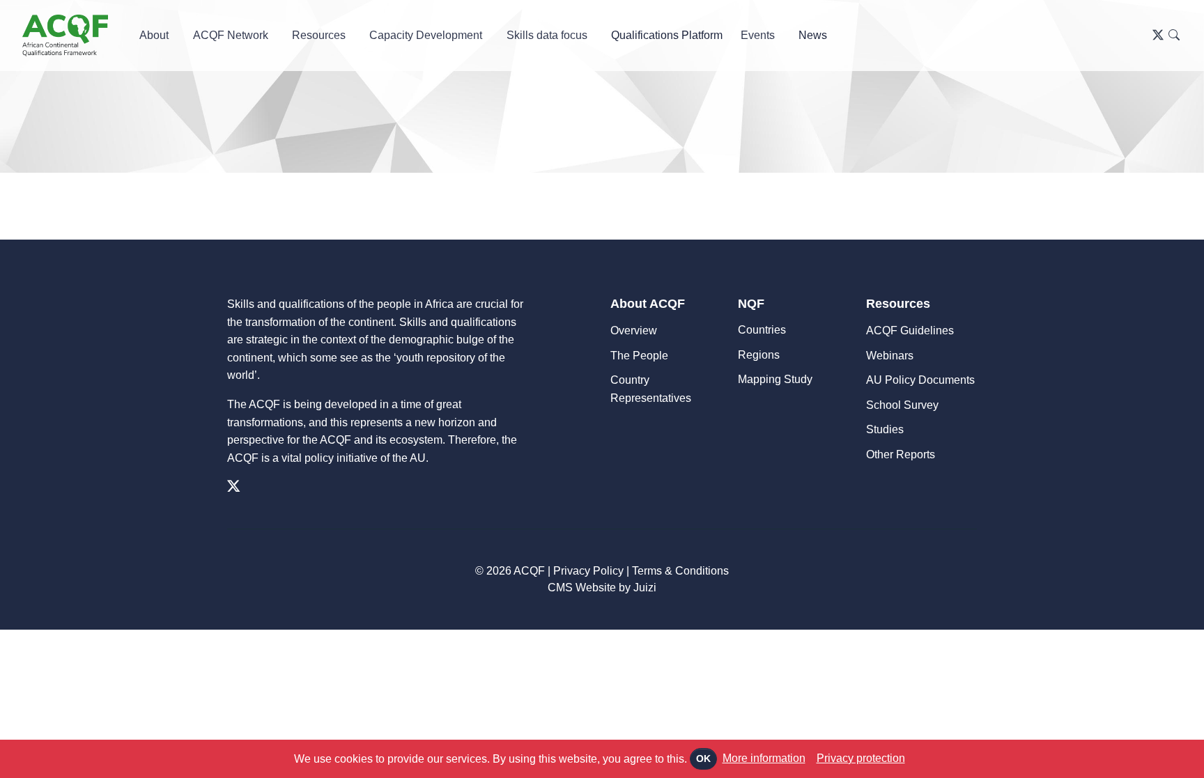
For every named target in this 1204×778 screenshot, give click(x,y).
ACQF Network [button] (230, 35)
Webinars (889, 355)
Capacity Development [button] (425, 35)
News (812, 35)
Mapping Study (775, 379)
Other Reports (900, 454)
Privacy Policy (588, 571)
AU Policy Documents (920, 380)
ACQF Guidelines (910, 330)
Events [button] (758, 35)
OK (703, 758)
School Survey (902, 405)
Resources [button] (319, 35)
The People (639, 355)
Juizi (644, 587)
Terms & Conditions (680, 571)
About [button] (154, 35)
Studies (885, 429)
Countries (762, 330)
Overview (633, 330)
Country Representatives (650, 389)
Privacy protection (861, 758)
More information (764, 758)
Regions (759, 355)
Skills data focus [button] (547, 35)
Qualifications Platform (667, 35)
